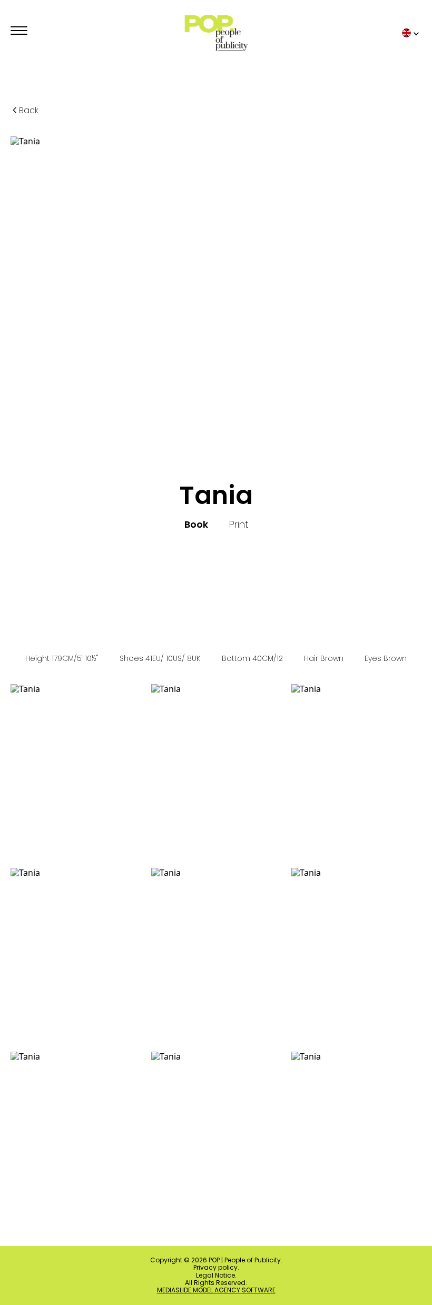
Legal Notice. (216, 1275)
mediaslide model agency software (216, 1290)
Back (28, 110)
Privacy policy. (216, 1267)
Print (238, 524)
